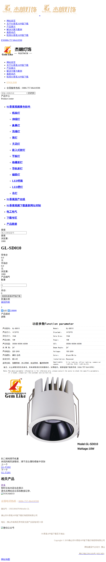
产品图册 (12, 224)
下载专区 (12, 217)
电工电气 (12, 211)
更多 (3, 485)
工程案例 (13, 310)
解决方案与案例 (14, 29)
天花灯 (16, 143)
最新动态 (11, 32)
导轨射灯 (17, 168)
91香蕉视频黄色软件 (19, 106)
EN (2, 40)
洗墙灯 (16, 131)
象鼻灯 (16, 125)
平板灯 (16, 156)
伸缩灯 (16, 119)
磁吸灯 (16, 174)
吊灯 (14, 193)
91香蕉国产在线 (16, 199)
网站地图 (5, 559)
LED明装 (17, 180)
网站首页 (11, 21)
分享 (5, 310)
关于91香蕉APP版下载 (17, 23)
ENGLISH (12, 82)
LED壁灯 (17, 187)
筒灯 (14, 137)
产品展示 (11, 26)
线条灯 (16, 112)
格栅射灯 (17, 162)
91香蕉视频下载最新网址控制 (24, 205)
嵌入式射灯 (18, 150)
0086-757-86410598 (13, 40)
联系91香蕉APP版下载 (17, 35)
